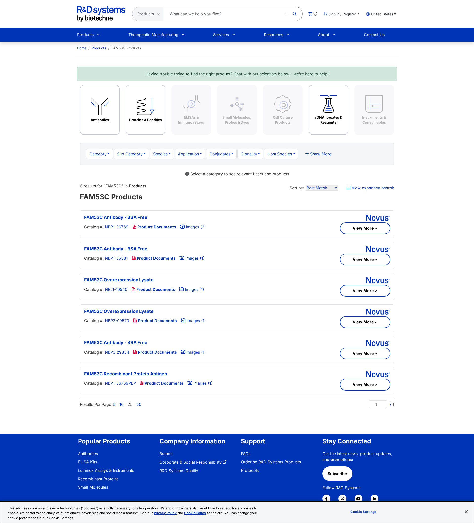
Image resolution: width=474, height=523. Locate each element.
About (323, 34)
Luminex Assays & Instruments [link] (106, 470)
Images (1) (194, 258)
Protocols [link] (250, 470)
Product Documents (156, 226)
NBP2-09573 (117, 320)
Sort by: (297, 187)
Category (98, 153)
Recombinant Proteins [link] (98, 478)
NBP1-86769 (116, 226)
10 (121, 404)
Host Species (279, 153)
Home (81, 48)
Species (160, 153)
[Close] (466, 511)
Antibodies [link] (88, 453)
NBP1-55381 (116, 258)
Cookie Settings (363, 511)
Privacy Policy (165, 513)
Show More (320, 153)
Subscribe (337, 473)
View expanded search (372, 187)
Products (85, 34)
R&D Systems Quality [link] (178, 470)
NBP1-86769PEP (120, 383)
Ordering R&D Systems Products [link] (271, 462)
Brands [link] (165, 453)
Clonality (249, 153)
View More (363, 228)
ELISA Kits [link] (87, 462)
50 (139, 404)
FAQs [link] (245, 453)
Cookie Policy (195, 513)
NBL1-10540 (116, 289)
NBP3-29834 (117, 352)
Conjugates (219, 153)
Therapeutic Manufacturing (153, 34)
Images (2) (195, 226)
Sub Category (130, 153)
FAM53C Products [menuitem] (126, 48)
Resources (273, 34)
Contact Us (374, 34)
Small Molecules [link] (93, 487)
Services (221, 34)
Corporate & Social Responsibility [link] (190, 462)
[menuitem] (81, 48)
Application (188, 153)
